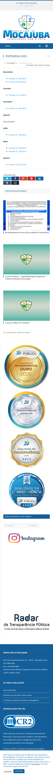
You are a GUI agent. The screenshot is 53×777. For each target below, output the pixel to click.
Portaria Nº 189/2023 (17, 151)
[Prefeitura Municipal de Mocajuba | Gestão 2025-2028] (26, 27)
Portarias (30, 65)
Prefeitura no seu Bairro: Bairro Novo (26, 6)
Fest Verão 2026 (9, 690)
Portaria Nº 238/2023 (17, 148)
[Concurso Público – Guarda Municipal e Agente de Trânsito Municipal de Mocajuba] (26, 259)
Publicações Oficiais (42, 65)
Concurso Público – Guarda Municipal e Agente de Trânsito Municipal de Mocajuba (25, 277)
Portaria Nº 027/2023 (17, 164)
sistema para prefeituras (35, 733)
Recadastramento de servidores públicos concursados (27, 232)
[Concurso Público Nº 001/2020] (26, 306)
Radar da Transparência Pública (31, 749)
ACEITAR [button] (19, 771)
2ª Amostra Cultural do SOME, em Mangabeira (21, 700)
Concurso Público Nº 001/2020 (17, 323)
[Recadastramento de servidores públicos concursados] (26, 215)
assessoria (21, 737)
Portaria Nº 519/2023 (17, 95)
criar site (19, 733)
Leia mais (35, 764)
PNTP (14, 749)
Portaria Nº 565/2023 (17, 78)
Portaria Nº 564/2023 (17, 82)
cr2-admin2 (11, 63)
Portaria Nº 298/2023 (17, 135)
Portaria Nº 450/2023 (17, 108)
